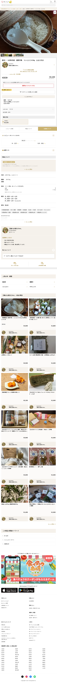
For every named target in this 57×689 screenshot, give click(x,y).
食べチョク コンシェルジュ (34, 629)
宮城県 (43, 648)
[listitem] (14, 282)
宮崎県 (2, 670)
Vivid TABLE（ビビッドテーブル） (36, 627)
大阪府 (30, 660)
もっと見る (29, 169)
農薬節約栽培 (6, 209)
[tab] (9, 129)
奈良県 (2, 662)
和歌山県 (17, 662)
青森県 (16, 648)
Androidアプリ (32, 640)
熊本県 (30, 668)
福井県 (16, 656)
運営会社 (3, 624)
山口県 (30, 664)
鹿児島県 (17, 670)
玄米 (16, 198)
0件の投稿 (18, 74)
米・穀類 (7, 196)
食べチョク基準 (4, 603)
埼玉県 (30, 652)
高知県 (30, 666)
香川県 (2, 666)
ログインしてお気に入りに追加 (29, 92)
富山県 (43, 654)
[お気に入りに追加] (54, 12)
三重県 (43, 658)
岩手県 (30, 648)
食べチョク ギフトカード (34, 633)
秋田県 (2, 650)
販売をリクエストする (28, 85)
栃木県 (2, 652)
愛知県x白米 (16, 212)
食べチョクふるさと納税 (34, 624)
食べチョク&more (33, 635)
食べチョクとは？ (5, 601)
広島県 (16, 664)
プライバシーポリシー (6, 633)
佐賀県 (2, 668)
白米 (16, 196)
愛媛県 (16, 666)
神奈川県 (17, 654)
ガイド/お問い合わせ (5, 627)
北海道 (2, 648)
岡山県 (2, 664)
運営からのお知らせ (5, 629)
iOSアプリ (31, 638)
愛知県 (7, 205)
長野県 (43, 656)
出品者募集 (31, 601)
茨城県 (43, 650)
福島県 (30, 650)
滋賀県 (2, 660)
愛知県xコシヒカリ (42, 212)
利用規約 (3, 631)
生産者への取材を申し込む (34, 608)
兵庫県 (43, 660)
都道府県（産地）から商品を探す (9, 646)
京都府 (16, 660)
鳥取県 (30, 662)
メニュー (54, 2)
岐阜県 (2, 658)
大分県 (43, 668)
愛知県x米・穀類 (7, 212)
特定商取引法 (4, 635)
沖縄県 (30, 670)
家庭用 (19, 209)
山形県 (16, 650)
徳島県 (43, 664)
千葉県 (43, 652)
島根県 (43, 662)
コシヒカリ (18, 200)
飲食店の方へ (4, 607)
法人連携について (32, 615)
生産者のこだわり (7, 237)
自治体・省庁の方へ (33, 617)
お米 (12, 196)
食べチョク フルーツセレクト (35, 631)
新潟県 (30, 654)
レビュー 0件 (12, 74)
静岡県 (16, 658)
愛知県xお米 (32, 212)
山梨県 (30, 656)
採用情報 (3, 641)
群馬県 (16, 652)
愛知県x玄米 (24, 212)
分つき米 (40, 209)
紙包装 (25, 209)
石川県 (2, 656)
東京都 (2, 654)
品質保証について (5, 605)
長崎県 (16, 668)
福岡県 (43, 666)
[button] (28, 140)
